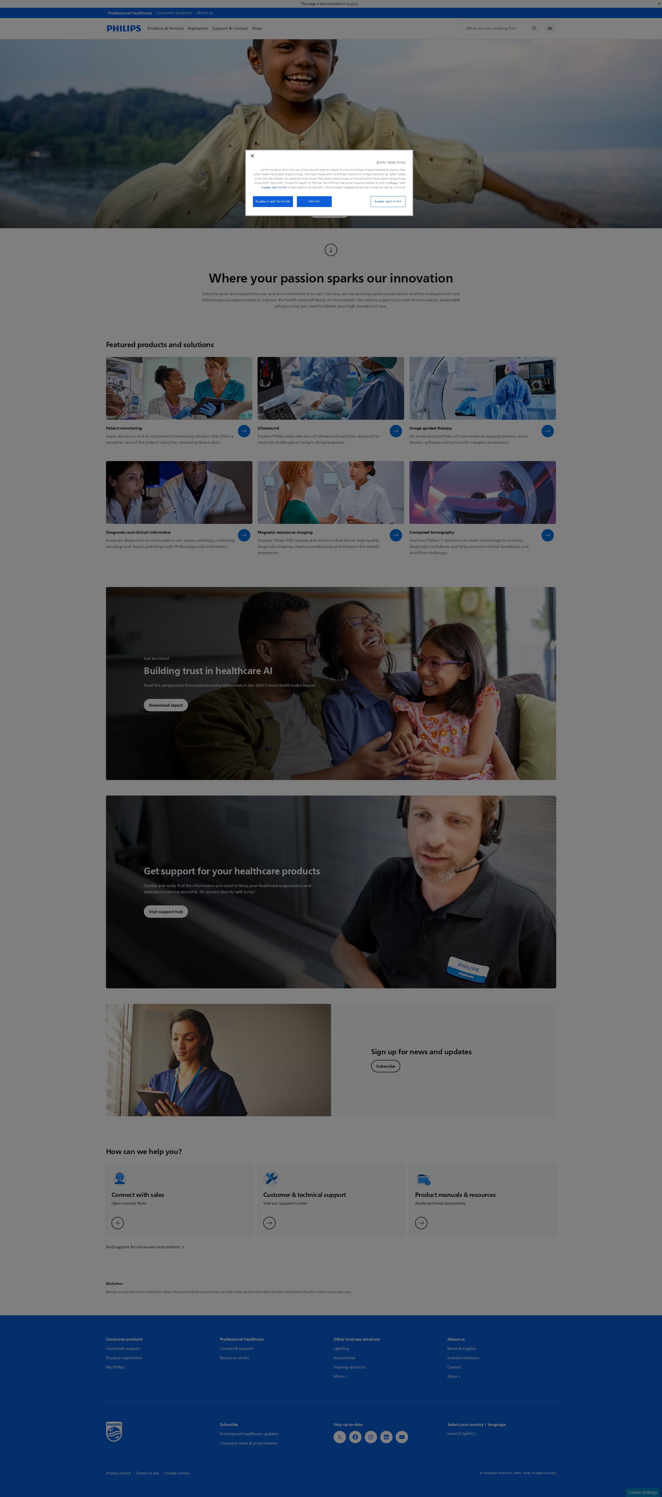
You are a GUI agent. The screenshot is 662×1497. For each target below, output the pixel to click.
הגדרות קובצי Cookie (388, 201)
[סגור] (252, 156)
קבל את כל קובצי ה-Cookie (273, 201)
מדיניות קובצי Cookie (274, 187)
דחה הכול (314, 201)
